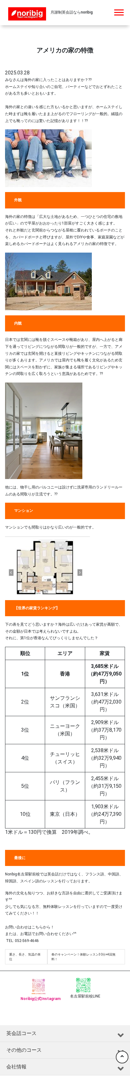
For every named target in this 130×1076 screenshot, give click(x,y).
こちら (37, 927)
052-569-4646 (26, 941)
